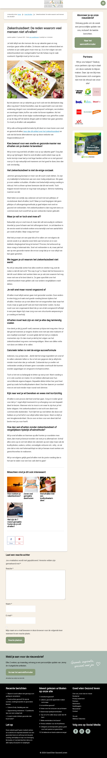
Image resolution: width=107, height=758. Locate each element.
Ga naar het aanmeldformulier (20, 672)
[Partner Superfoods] (96, 112)
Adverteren (76, 703)
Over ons (75, 693)
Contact (75, 711)
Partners (75, 701)
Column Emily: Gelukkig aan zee (18, 707)
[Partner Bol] (79, 102)
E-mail (9, 615)
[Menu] (103, 3)
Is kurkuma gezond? (47, 696)
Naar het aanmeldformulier (88, 42)
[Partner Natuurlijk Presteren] (87, 92)
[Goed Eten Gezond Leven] (53, 3)
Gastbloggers (77, 706)
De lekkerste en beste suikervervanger (54, 732)
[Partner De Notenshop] (79, 92)
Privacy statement (79, 698)
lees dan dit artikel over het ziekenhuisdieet (41, 131)
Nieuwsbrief (76, 709)
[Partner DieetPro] (96, 102)
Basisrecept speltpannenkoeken (51, 711)
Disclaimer (76, 696)
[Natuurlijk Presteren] (88, 158)
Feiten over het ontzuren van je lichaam (54, 708)
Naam (9, 604)
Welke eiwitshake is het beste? (51, 720)
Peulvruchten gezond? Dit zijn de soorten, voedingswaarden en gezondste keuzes (19, 701)
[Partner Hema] (79, 112)
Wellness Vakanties (79, 719)
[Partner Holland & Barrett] (87, 112)
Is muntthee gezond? (48, 705)
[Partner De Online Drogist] (87, 102)
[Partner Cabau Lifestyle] (96, 92)
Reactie (9, 568)
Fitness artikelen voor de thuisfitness (53, 723)
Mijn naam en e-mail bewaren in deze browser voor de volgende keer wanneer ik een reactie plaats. (34, 632)
